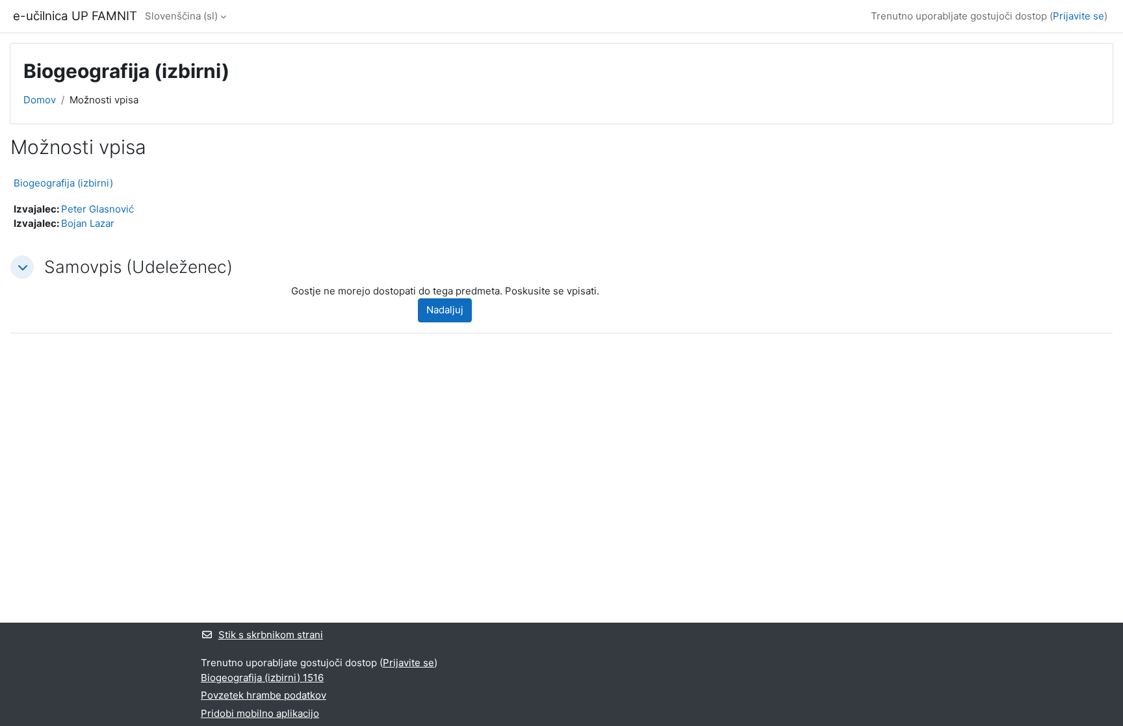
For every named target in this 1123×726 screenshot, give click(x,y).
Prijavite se (1078, 16)
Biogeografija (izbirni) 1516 (262, 677)
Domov (39, 100)
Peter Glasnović (97, 209)
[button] (22, 267)
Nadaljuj (444, 310)
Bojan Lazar (87, 223)
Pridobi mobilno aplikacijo (260, 713)
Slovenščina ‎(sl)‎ (181, 16)
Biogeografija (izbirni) (63, 183)
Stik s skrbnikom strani (270, 635)
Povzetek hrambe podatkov (263, 695)
